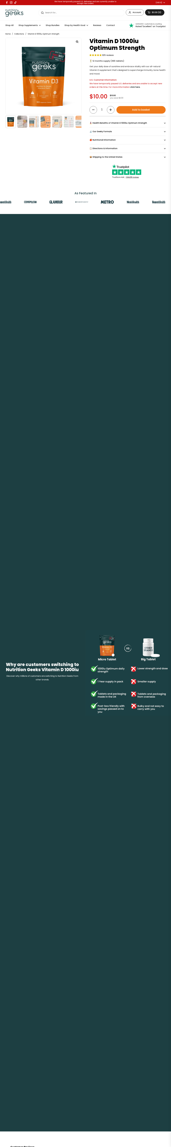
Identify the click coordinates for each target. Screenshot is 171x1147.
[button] (96, 55)
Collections (19, 34)
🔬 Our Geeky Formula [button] (101, 131)
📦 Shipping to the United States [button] (106, 157)
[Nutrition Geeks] (14, 13)
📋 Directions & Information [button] (103, 148)
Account (137, 12)
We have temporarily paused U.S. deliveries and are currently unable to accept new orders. (85, 3)
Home (8, 34)
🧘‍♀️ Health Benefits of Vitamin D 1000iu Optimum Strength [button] (118, 123)
